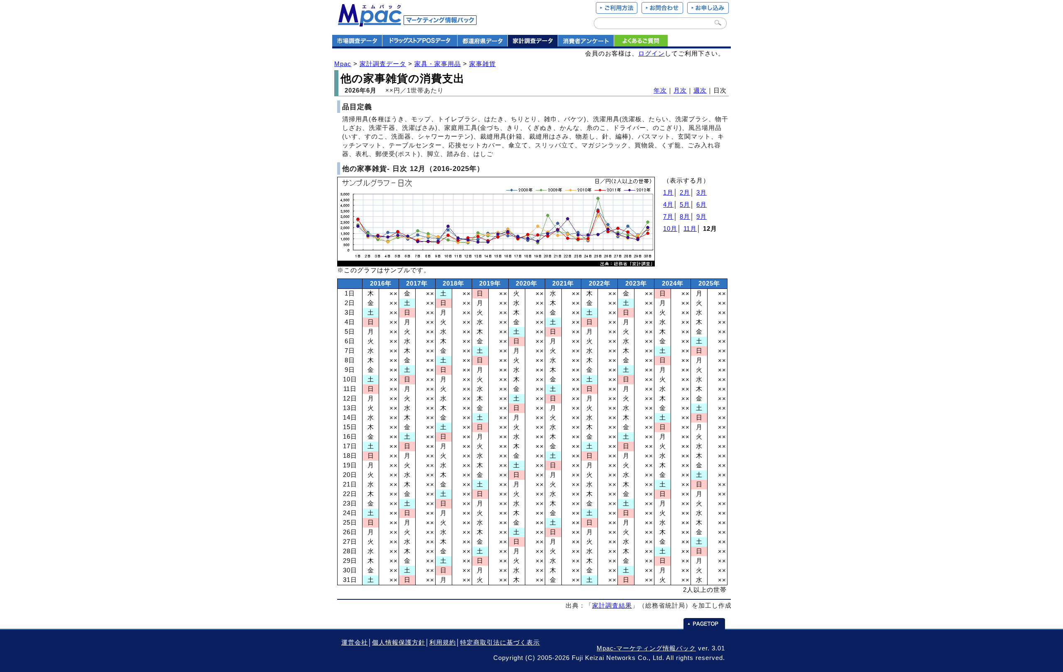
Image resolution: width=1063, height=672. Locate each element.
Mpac (342, 64)
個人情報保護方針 (398, 642)
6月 (701, 204)
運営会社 (354, 642)
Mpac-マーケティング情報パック (646, 648)
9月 (701, 216)
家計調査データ (383, 64)
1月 (668, 192)
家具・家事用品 (437, 64)
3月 (701, 192)
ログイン (651, 53)
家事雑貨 (482, 64)
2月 (685, 192)
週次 (700, 90)
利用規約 (442, 642)
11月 (690, 228)
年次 (660, 90)
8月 (685, 216)
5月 (685, 204)
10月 (670, 228)
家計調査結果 (612, 605)
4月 (668, 204)
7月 (668, 216)
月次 (680, 90)
